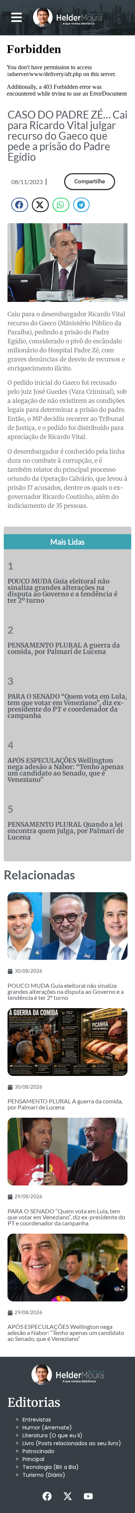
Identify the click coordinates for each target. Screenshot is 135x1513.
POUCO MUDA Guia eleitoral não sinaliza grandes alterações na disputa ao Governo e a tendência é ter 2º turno (62, 591)
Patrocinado (38, 1451)
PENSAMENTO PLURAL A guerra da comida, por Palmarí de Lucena (64, 648)
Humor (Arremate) (47, 1427)
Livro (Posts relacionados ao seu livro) (71, 1443)
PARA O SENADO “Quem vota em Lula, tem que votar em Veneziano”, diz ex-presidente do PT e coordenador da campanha (67, 706)
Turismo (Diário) (43, 1475)
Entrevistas (36, 1419)
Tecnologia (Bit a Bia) (50, 1467)
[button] (16, 17)
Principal (33, 1459)
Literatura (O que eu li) (52, 1435)
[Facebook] (47, 1496)
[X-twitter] (67, 1496)
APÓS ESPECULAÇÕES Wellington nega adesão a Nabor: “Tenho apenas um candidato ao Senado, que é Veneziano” (66, 770)
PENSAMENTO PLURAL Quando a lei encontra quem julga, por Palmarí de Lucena (66, 830)
